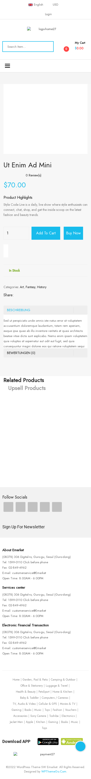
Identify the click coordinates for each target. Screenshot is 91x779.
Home (16, 680)
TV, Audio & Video (24, 704)
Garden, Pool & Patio (35, 680)
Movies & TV (67, 704)
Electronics (68, 716)
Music (38, 710)
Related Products (24, 380)
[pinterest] (45, 507)
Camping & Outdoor (63, 680)
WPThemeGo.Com (53, 771)
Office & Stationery (32, 686)
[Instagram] (33, 507)
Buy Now (73, 233)
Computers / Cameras (55, 698)
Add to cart (46, 233)
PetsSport (43, 692)
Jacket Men (16, 722)
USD (55, 5)
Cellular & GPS (48, 704)
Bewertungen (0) (21, 353)
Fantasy (30, 287)
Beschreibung (18, 310)
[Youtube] (57, 507)
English (38, 5)
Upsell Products (27, 388)
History (41, 287)
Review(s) (33, 175)
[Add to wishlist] (6, 250)
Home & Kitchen (62, 692)
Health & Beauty (25, 692)
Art (22, 287)
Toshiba (54, 716)
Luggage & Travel (57, 686)
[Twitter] (20, 507)
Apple (29, 722)
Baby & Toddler (29, 698)
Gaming (16, 710)
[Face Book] (8, 507)
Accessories (20, 716)
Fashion (57, 710)
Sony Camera (38, 716)
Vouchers (70, 710)
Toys (47, 710)
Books (27, 710)
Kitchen (40, 722)
